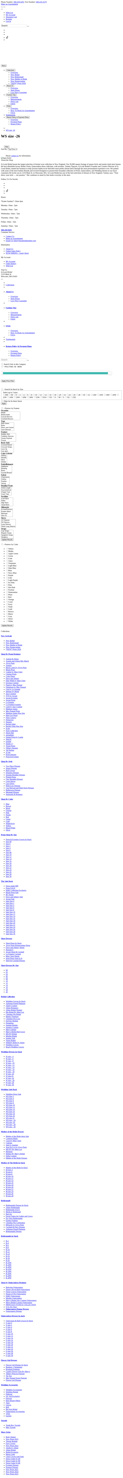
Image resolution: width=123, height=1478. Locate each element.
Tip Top (9, 1376)
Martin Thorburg (12, 1017)
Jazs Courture (11, 694)
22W (5, 397)
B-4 (7, 1243)
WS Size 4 (10, 1099)
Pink (10, 585)
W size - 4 (9, 1057)
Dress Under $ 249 (13, 1463)
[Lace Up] (7, 449)
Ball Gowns (10, 770)
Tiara (8, 1403)
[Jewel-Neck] (7, 505)
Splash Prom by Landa (14, 737)
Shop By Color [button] (7, 799)
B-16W (8, 1263)
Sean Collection (12, 731)
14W (94, 395)
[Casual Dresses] (10, 417)
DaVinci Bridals (12, 1021)
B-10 (8, 1250)
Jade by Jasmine (12, 1145)
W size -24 (10, 1078)
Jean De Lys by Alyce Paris (16, 1147)
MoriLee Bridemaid (13, 1212)
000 (6, 395)
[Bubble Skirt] (8, 434)
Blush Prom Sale (12, 892)
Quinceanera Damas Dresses (17, 1309)
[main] (61, 145)
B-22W (8, 1269)
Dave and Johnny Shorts (15, 948)
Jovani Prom (10, 700)
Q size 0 (9, 1323)
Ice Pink (11, 583)
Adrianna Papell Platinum (15, 1003)
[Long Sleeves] (8, 524)
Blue (10, 570)
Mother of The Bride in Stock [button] (13, 1163)
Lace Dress (10, 784)
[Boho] (7, 426)
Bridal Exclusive (12, 1452)
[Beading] (6, 469)
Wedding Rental (12, 1392)
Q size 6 (9, 1329)
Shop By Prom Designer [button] (11, 654)
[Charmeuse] (5, 477)
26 (74, 395)
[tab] (64, 292)
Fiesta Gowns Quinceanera (16, 1292)
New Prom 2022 (12, 1446)
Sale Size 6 (10, 908)
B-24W (8, 1271)
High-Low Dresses (13, 786)
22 (65, 395)
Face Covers (10, 1443)
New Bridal (10, 641)
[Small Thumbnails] (2, 143)
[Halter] (7, 501)
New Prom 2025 (12, 1439)
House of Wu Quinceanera (16, 1294)
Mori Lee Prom (11, 715)
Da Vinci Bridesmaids (14, 1218)
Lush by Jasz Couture (14, 707)
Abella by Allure (12, 1448)
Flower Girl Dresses (13, 1380)
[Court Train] (6, 494)
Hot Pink (11, 587)
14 (46, 395)
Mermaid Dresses (12, 792)
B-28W (8, 1276)
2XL (74, 397)
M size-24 (9, 1192)
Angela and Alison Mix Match (17, 661)
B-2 (7, 1241)
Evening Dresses (12, 1465)
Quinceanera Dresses (14, 1311)
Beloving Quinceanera (14, 1287)
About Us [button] (10, 292)
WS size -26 (10, 130)
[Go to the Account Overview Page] (2, 9)
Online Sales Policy (13, 251)
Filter (6, 147)
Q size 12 (9, 1336)
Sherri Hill (10, 733)
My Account (10, 15)
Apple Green (13, 554)
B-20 (8, 1261)
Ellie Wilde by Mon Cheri (15, 681)
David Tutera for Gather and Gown (19, 1216)
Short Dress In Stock (14, 943)
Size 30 (8, 876)
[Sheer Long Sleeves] (8, 526)
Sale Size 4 (10, 906)
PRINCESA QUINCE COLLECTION (21, 1305)
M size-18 (9, 1185)
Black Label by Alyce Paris (16, 668)
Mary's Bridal (11, 1030)
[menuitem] (64, 13)
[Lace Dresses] (7, 430)
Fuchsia (11, 590)
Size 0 (8, 844)
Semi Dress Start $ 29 (14, 958)
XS (50, 397)
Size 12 (8, 857)
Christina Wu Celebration (15, 1223)
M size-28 (9, 1196)
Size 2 (8, 846)
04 (7, 974)
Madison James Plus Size (15, 713)
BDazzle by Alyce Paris (15, 1225)
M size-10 (9, 1176)
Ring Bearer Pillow (13, 1401)
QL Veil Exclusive (13, 1396)
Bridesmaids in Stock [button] (9, 1236)
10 (36, 395)
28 (79, 395)
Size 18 (8, 863)
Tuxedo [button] (4, 1421)
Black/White (10, 828)
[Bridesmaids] (10, 415)
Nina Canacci (11, 718)
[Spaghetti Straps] (7, 535)
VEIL (8, 1414)
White (10, 621)
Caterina (9, 1143)
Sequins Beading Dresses (15, 775)
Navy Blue (12, 573)
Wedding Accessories (14, 1390)
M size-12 (9, 1178)
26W (18, 397)
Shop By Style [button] (6, 761)
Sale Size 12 (10, 914)
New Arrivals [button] (6, 636)
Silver (10, 619)
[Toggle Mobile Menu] (2, 279)
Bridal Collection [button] (8, 997)
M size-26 (9, 1194)
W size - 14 (10, 1067)
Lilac (10, 578)
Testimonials (10, 339)
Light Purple (13, 580)
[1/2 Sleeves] (8, 520)
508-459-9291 (18, 2)
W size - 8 (9, 1061)
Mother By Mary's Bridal (15, 1154)
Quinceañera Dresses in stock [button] (13, 1316)
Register (9, 19)
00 (12, 395)
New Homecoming (13, 647)
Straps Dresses (11, 768)
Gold (10, 609)
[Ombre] (4, 462)
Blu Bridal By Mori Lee (15, 1012)
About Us (9, 249)
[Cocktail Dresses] (10, 419)
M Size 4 (9, 1170)
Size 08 (8, 853)
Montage (9, 1152)
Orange (11, 599)
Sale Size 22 (10, 925)
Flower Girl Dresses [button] (9, 1360)
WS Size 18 (10, 1114)
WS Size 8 (10, 1103)
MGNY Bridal (11, 1034)
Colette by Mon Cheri (14, 672)
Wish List (9, 13)
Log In (8, 21)
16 (50, 395)
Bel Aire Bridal (11, 1409)
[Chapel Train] (6, 492)
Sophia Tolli (10, 1038)
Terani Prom (10, 746)
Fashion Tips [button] (11, 308)
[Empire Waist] (7, 512)
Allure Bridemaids (13, 1207)
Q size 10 (9, 1334)
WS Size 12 (10, 1107)
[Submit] (28, 26)
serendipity (10, 735)
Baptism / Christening (14, 1367)
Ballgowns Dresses (13, 790)
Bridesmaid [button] (5, 1201)
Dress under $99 (12, 886)
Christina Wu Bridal (13, 1014)
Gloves (8, 1405)
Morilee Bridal (11, 1036)
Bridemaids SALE (13, 1210)
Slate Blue (12, 568)
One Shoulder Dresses (14, 779)
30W (31, 397)
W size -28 (10, 1083)
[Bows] (6, 471)
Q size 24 (9, 1349)
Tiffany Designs (12, 748)
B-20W (8, 1267)
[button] (10, 70)
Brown (11, 612)
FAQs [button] (8, 326)
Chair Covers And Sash (15, 1457)
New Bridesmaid (12, 643)
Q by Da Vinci (11, 1307)
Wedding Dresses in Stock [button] (11, 1052)
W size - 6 (9, 1059)
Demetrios (10, 1023)
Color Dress (10, 676)
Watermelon (12, 592)
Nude (10, 607)
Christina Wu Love (13, 1019)
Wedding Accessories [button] (9, 1385)
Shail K (9, 739)
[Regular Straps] (7, 533)
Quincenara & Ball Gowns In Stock (19, 1321)
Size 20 (8, 866)
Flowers (9, 1398)
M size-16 (9, 1183)
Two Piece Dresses (13, 766)
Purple (10, 575)
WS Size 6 (10, 1101)
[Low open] (7, 451)
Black (10, 614)
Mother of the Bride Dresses (16, 1158)
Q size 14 (9, 1338)
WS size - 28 (10, 1125)
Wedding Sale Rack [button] (9, 1089)
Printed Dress (11, 777)
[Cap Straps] (7, 531)
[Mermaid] (7, 514)
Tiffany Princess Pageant (15, 1374)
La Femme (10, 702)
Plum (10, 595)
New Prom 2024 (12, 1472)
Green (10, 556)
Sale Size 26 (10, 929)
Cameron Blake (12, 1139)
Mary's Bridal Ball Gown (15, 1032)
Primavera (9, 720)
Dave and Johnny (12, 678)
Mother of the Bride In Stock (17, 1168)
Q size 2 (9, 1325)
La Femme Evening (13, 705)
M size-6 (9, 1172)
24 (70, 395)
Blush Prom (10, 670)
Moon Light (10, 1454)
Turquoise (12, 563)
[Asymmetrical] (6, 490)
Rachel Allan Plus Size (14, 726)
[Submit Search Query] (28, 360)
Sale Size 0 (10, 901)
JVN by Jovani (11, 696)
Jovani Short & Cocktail (15, 952)
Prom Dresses (11, 755)
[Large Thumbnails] (4, 143)
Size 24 (8, 870)
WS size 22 (10, 1118)
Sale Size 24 (10, 927)
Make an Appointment (9, 4)
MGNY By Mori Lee (14, 1149)
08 (7, 979)
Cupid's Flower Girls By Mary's (18, 1372)
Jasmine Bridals (12, 1025)
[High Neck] (7, 503)
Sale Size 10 (10, 912)
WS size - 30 (10, 1127)
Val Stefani (10, 750)
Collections (10, 285)
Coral (10, 602)
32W (38, 397)
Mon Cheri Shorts (12, 956)
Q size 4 (9, 1327)
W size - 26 (10, 1080)
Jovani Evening (12, 698)
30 (84, 395)
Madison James (11, 709)
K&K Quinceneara (13, 1296)
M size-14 (9, 1181)
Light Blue (12, 566)
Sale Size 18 (10, 921)
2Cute (8, 752)
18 (55, 395)
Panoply (9, 722)
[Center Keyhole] (8, 438)
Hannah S (9, 950)
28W (24, 397)
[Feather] (5, 481)
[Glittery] (4, 456)
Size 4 (8, 848)
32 (89, 395)
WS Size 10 (10, 1105)
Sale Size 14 (10, 916)
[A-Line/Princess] (7, 509)
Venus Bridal (11, 1040)
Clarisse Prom (11, 674)
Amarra (9, 665)
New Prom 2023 (12, 1474)
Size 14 (8, 859)
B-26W (8, 1274)
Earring (8, 1416)
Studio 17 (9, 744)
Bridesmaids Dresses (14, 1231)
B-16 (8, 1256)
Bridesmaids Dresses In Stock (17, 1205)
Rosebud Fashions (13, 1369)
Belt (7, 1407)
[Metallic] (4, 458)
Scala (8, 728)
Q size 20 (9, 1345)
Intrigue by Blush (12, 692)
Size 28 (8, 874)
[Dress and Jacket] (7, 428)
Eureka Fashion (12, 1221)
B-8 (7, 1247)
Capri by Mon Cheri (13, 1141)
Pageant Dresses (12, 1467)
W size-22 (9, 1076)
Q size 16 (9, 1340)
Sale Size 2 (10, 903)
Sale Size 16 (10, 919)
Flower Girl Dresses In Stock (17, 1365)
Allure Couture (11, 1006)
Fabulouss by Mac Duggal (16, 687)
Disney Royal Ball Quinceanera (18, 1289)
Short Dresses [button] (6, 939)
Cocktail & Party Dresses (15, 1227)
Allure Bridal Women (14, 1010)
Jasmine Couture (12, 1027)
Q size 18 (9, 1343)
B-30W (8, 1278)
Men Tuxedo (10, 1427)
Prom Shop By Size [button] (9, 835)
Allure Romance (12, 1008)
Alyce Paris (10, 663)
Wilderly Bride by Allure (15, 1043)
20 (60, 395)
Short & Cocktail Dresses (15, 961)
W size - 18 (10, 1072)
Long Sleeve (10, 781)
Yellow (11, 549)
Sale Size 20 (10, 923)
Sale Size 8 (10, 910)
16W (101, 395)
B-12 (8, 1252)
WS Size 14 (10, 1109)
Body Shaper (11, 1437)
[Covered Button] (7, 445)
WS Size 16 (10, 1112)
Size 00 (8, 842)
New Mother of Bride (14, 645)
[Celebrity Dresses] (8, 436)
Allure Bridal (11, 1450)
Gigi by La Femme (13, 689)
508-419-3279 (41, 2)
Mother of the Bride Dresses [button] (12, 1132)
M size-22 (9, 1189)
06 (7, 977)
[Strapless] (7, 537)
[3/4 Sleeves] (8, 522)
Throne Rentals (11, 1441)
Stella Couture (11, 1156)
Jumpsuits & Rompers (14, 794)
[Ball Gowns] (7, 423)
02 (7, 972)
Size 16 (8, 861)
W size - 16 (10, 1070)
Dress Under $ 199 (13, 1461)
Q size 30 (9, 1356)
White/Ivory (10, 824)
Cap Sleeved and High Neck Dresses (20, 788)
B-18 (8, 1258)
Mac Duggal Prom (13, 711)
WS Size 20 (10, 1116)
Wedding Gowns (12, 1045)
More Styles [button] (6, 1432)
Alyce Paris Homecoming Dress (18, 945)
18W (108, 395)
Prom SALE (10, 888)
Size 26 (8, 872)
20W (114, 395)
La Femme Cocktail (13, 954)
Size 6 (8, 850)
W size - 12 (10, 1065)
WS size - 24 (10, 1120)
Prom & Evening (12, 757)
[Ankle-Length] (6, 488)
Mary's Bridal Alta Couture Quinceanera (21, 1300)
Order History (11, 264)
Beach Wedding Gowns (15, 1047)
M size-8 (9, 1174)
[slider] (110, 373)
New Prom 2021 (12, 1470)
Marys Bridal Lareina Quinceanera (19, 1303)
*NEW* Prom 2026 (13, 649)
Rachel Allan (11, 724)
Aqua (10, 561)
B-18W (8, 1265)
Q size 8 (9, 1332)
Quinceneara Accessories (15, 1411)
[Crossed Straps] (7, 447)
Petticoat (9, 1394)
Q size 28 (9, 1353)
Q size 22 (9, 1347)
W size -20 (10, 1074)
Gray (10, 616)
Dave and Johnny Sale (14, 897)
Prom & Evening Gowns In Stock (18, 839)
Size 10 (8, 855)
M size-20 (9, 1187)
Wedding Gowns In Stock (15, 1001)
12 (41, 395)
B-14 (8, 1254)
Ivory (10, 604)
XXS (44, 397)
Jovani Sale (10, 899)
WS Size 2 (10, 1096)
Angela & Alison (12, 659)
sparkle (8, 742)
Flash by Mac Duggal (14, 685)
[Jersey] (5, 483)
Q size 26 (9, 1351)
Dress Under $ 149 (13, 1459)
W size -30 (10, 1085)
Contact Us (10, 236)
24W (11, 397)
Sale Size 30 (10, 934)
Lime (10, 558)
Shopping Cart (11, 17)
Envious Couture (12, 683)
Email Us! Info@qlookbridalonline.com (21, 241)
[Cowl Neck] (7, 499)
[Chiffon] (5, 479)
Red (9, 597)
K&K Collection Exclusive (16, 890)
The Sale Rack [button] (7, 881)
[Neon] (4, 460)
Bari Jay (9, 1214)
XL (68, 397)
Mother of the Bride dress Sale (17, 1136)
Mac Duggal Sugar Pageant (16, 1378)
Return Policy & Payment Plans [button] (19, 346)
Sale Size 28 (10, 932)
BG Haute (10, 895)
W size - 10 (10, 1063)
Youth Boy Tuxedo (13, 1425)
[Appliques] (6, 466)
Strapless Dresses (12, 773)
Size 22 (8, 868)
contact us (15, 156)
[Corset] (8, 440)
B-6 (7, 1245)
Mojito (10, 551)
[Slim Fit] (7, 516)
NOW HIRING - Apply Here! (17, 253)
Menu (4, 66)
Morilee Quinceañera (14, 1298)
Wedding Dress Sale (13, 1094)
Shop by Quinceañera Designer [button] (13, 1283)
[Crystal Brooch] (6, 473)
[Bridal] (10, 413)
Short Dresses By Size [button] (10, 965)
